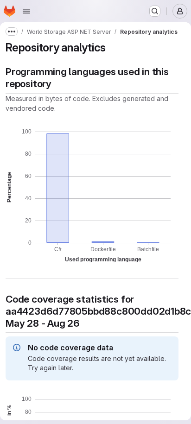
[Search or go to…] (154, 11)
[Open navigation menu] (26, 11)
